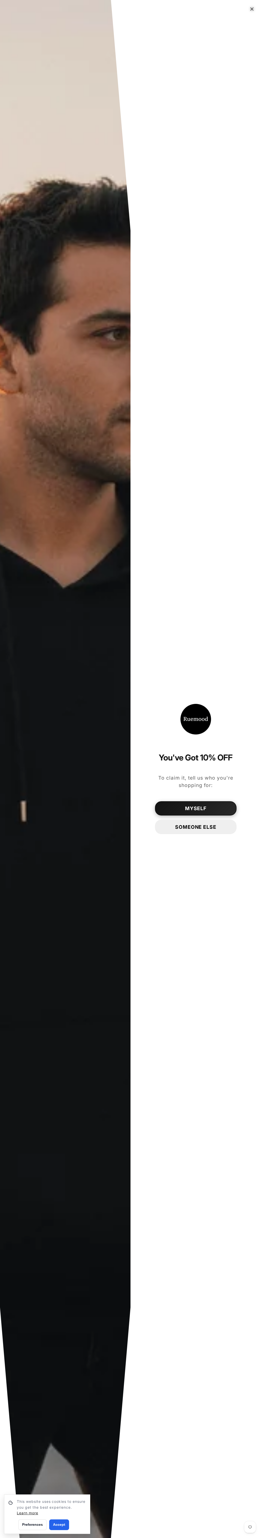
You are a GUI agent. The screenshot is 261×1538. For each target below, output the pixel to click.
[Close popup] (252, 9)
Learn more (27, 1513)
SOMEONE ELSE (196, 827)
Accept (59, 1524)
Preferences (32, 1524)
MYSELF (196, 808)
